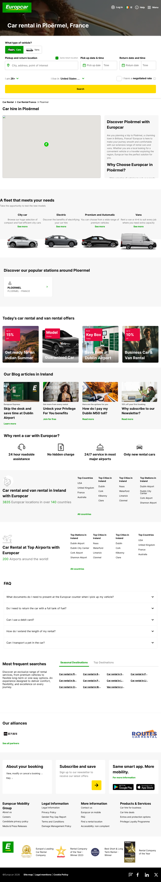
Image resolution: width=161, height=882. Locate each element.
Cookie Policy (60, 874)
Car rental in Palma (140, 674)
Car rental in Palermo (92, 680)
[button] (46, 145)
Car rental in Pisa (68, 674)
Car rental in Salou (116, 674)
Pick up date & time (92, 57)
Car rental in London (116, 680)
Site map (28, 874)
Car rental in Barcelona (92, 674)
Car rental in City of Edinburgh (68, 687)
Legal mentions (43, 874)
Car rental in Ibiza (68, 680)
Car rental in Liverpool (140, 680)
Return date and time (132, 57)
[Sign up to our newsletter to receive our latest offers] (96, 785)
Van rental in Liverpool (116, 687)
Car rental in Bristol (92, 687)
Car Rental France (26, 102)
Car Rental (8, 102)
